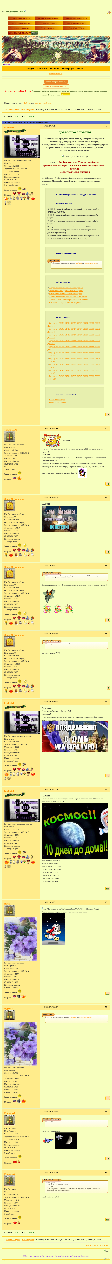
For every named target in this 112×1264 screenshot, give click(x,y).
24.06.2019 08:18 (51, 497)
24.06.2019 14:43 (51, 1172)
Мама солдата (13, 109)
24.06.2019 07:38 (51, 428)
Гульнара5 (9, 1113)
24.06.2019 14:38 (51, 1111)
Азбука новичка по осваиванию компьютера (68, 296)
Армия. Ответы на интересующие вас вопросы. (69, 299)
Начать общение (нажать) (56, 86)
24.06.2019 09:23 (51, 1007)
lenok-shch (9, 127)
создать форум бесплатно (97, 1245)
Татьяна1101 (10, 430)
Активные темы (55, 74)
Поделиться (43, 127)
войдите (79, 263)
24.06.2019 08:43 (51, 701)
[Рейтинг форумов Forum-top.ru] (65, 95)
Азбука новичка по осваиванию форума (66, 288)
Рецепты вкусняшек (57, 402)
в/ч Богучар (28, 109)
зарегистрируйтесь (43, 103)
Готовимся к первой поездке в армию (65, 302)
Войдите (27, 103)
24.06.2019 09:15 (51, 789)
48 (30, 116)
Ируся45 (8, 904)
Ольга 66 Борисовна (14, 499)
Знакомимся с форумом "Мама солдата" (66, 291)
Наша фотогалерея (57, 400)
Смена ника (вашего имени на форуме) (65, 294)
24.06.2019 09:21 (51, 902)
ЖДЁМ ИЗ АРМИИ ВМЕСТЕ (19, 33)
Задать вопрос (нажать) (56, 82)
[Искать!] (109, 12)
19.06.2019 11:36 (51, 126)
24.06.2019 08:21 (51, 565)
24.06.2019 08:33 (51, 633)
